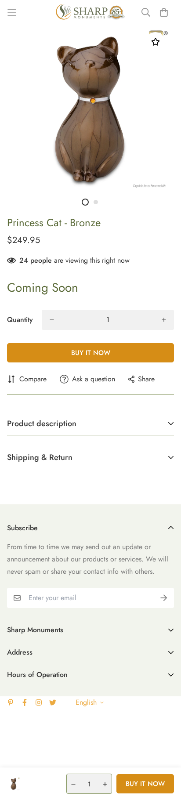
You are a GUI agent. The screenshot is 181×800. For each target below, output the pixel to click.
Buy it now (90, 353)
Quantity (20, 320)
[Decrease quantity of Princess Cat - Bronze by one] (52, 320)
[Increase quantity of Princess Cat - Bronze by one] (164, 320)
